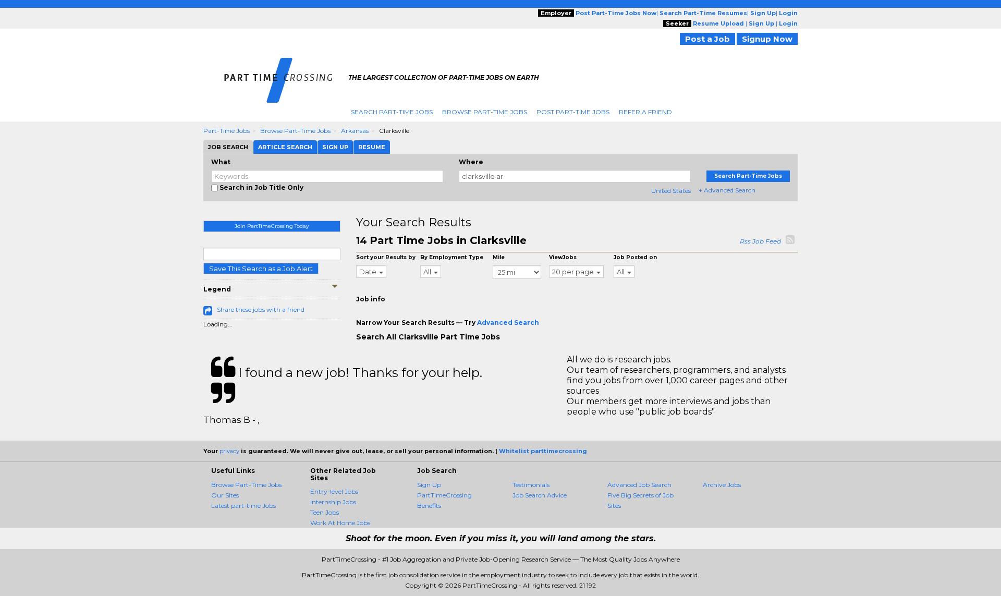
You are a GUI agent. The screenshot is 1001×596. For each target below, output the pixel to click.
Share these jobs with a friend (260, 309)
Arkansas (355, 131)
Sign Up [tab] (335, 147)
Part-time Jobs (226, 131)
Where (471, 162)
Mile (499, 257)
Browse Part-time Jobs (295, 131)
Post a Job (707, 39)
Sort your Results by (386, 257)
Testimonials (531, 485)
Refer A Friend (645, 112)
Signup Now (767, 39)
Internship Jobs (333, 502)
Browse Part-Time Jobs (484, 112)
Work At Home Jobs (340, 523)
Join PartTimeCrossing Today (272, 226)
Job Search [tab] (228, 147)
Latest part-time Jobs (243, 505)
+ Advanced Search (727, 190)
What (220, 162)
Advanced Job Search (639, 485)
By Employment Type (451, 257)
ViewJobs (563, 257)
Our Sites (225, 495)
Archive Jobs (722, 485)
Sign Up (429, 485)
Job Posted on (635, 257)
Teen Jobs (324, 512)
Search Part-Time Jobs (392, 112)
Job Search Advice (539, 495)
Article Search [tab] (285, 147)
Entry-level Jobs (334, 491)
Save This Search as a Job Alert (261, 268)
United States (671, 190)
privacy (229, 451)
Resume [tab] (371, 147)
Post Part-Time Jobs (572, 112)
